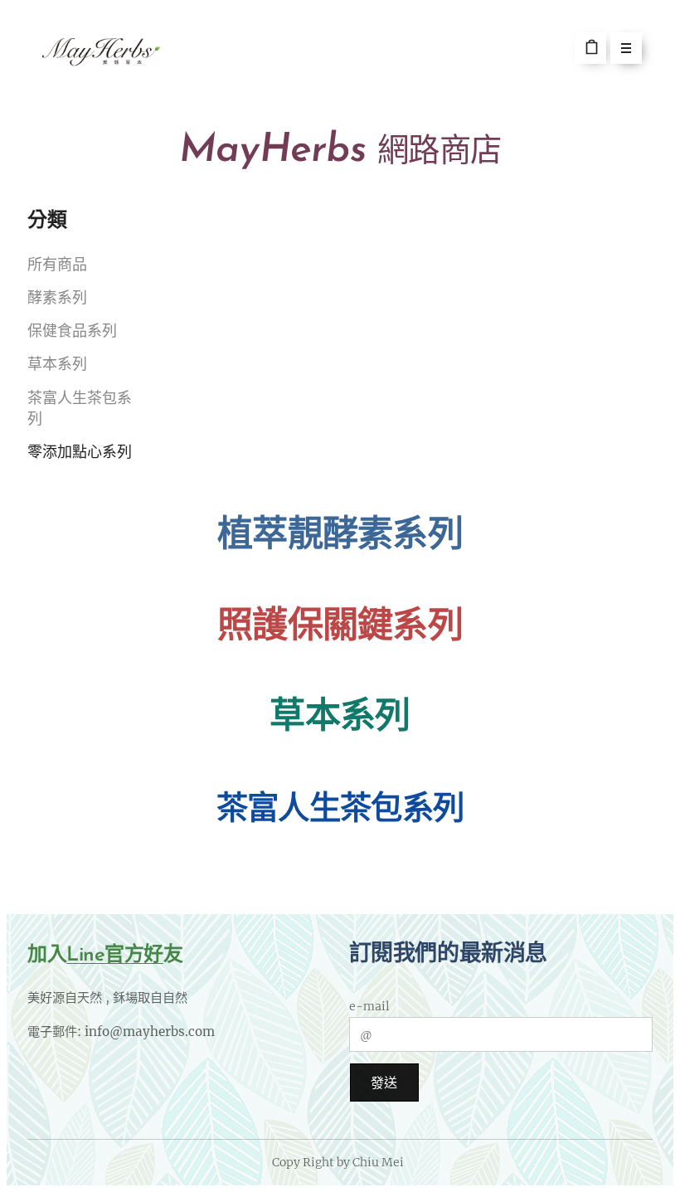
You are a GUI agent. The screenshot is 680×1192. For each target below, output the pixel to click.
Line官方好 (114, 956)
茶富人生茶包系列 (79, 410)
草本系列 (57, 365)
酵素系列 (57, 299)
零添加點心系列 (79, 453)
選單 (626, 48)
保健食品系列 (72, 332)
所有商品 (57, 266)
